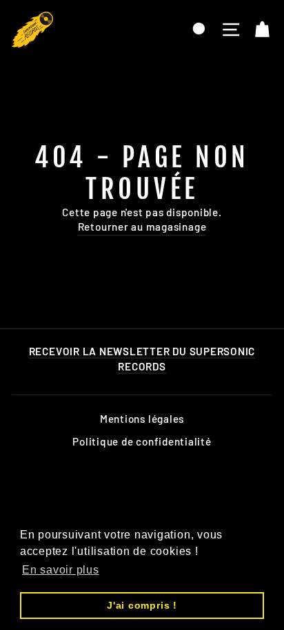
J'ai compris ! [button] (142, 605)
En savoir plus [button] (60, 570)
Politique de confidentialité (141, 441)
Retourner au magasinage (142, 226)
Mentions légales (142, 418)
